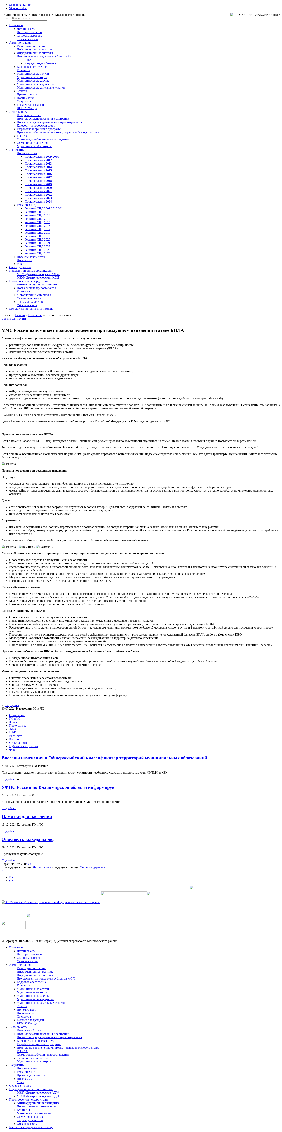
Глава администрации (31, 46)
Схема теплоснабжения (32, 142)
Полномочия (25, 97)
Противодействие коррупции (28, 281)
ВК (11, 877)
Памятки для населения (27, 816)
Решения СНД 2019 (37, 236)
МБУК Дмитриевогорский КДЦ (38, 277)
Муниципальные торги (32, 77)
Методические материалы (34, 294)
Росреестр (15, 735)
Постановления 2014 (38, 167)
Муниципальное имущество (35, 84)
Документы (16, 149)
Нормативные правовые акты (36, 288)
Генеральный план (29, 115)
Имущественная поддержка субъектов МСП (46, 56)
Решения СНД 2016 (37, 225)
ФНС (12, 749)
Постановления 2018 (38, 180)
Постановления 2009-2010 (42, 156)
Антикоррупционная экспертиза (38, 284)
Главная (20, 315)
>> (30, 864)
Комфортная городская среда (36, 125)
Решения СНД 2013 (37, 215)
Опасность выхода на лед (28, 839)
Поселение (16, 25)
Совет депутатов (20, 267)
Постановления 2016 (38, 173)
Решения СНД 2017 (37, 229)
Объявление (17, 715)
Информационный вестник (35, 49)
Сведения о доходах (30, 298)
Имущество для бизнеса (40, 63)
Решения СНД (26, 205)
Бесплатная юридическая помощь (31, 308)
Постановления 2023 (38, 198)
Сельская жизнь (27, 39)
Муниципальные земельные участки (41, 87)
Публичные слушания (23, 746)
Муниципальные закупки (33, 80)
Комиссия (23, 291)
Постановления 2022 (38, 194)
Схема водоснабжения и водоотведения (43, 139)
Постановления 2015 (38, 170)
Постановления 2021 (38, 191)
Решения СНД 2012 (37, 211)
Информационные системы (35, 53)
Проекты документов (31, 256)
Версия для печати (14, 318)
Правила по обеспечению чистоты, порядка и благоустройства (58, 132)
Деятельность (18, 111)
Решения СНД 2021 (37, 243)
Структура (24, 101)
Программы (24, 260)
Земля (13, 722)
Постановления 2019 (38, 184)
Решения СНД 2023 (37, 250)
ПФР (12, 732)
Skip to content (18, 8)
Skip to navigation (20, 4)
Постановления (27, 153)
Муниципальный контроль (34, 146)
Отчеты (22, 91)
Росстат (14, 739)
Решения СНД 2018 (37, 232)
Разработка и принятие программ (39, 129)
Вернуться (12, 705)
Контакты (23, 70)
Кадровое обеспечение (32, 66)
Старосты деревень (29, 35)
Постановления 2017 (38, 177)
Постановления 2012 (38, 160)
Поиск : (7, 18)
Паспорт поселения (29, 32)
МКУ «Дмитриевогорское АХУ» (38, 274)
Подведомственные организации (31, 270)
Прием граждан (27, 94)
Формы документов (30, 301)
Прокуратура (17, 725)
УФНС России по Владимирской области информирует (59, 787)
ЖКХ (12, 729)
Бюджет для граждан (30, 104)
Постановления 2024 (38, 201)
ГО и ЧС (22, 135)
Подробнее (9, 779)
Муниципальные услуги (33, 73)
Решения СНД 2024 (37, 253)
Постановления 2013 (38, 163)
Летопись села (26, 28)
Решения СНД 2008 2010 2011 (44, 208)
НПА (28, 59)
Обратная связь (27, 305)
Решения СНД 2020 (37, 239)
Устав (20, 263)
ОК (11, 880)
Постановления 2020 (38, 187)
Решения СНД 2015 (37, 222)
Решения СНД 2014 (37, 218)
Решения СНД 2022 (37, 246)
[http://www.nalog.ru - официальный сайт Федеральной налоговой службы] (51, 902)
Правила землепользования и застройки (43, 118)
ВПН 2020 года (27, 108)
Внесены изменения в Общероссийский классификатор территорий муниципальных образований (104, 757)
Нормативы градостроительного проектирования (49, 122)
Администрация (20, 42)
